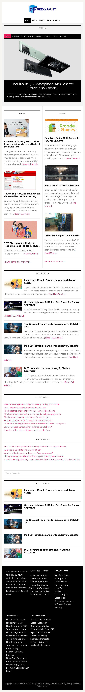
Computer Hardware (64, 601)
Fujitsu (40, 623)
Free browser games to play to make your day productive (31, 404)
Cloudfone (45, 632)
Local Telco (60, 598)
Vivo (42, 645)
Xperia (44, 642)
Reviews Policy (60, 684)
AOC (37, 619)
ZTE (52, 629)
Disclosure (40, 684)
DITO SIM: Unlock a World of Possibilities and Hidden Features (22, 244)
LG (39, 642)
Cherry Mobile (37, 629)
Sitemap (69, 684)
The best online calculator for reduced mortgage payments (32, 414)
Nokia (46, 626)
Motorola (44, 639)
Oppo (47, 629)
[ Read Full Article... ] (57, 294)
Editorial (63, 36)
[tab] (7, 36)
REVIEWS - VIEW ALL (55, 261)
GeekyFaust (23, 684)
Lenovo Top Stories (39, 591)
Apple (40, 626)
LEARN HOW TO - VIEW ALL (17, 262)
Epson (33, 623)
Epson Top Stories (39, 585)
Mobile (7, 36)
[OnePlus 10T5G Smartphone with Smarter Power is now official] (42, 59)
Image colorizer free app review (62, 185)
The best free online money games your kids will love (29, 411)
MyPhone (35, 632)
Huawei (34, 642)
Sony (45, 623)
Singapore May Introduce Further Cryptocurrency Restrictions (33, 456)
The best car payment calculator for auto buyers (27, 417)
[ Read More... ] (73, 158)
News (56, 36)
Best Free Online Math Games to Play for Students (62, 139)
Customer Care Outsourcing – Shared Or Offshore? (28, 427)
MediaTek (34, 645)
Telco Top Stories (38, 578)
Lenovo (34, 636)
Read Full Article (30, 164)
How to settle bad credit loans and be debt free (27, 430)
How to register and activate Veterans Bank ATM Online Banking (17, 635)
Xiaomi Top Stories (39, 582)
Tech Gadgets (61, 594)
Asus (32, 619)
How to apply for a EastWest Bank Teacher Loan (17, 667)
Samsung (42, 636)
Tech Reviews (61, 585)
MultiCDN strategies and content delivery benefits (51, 346)
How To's (48, 36)
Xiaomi (33, 626)
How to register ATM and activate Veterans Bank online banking (22, 195)
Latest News (61, 582)
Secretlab (35, 639)
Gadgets (16, 36)
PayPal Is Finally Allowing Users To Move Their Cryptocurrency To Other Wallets (42, 459)
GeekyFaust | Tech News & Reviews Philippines (42, 9)
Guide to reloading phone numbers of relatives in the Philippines (35, 424)
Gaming (31, 36)
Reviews (39, 36)
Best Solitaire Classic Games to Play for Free (25, 407)
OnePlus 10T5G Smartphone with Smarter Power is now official (42, 86)
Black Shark (45, 619)
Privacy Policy (50, 684)
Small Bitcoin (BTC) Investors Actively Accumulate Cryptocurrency (35, 446)
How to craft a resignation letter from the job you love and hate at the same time (22, 144)
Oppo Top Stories (38, 575)
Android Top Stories (39, 594)
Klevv (47, 645)
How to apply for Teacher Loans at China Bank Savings (17, 645)
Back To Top (32, 684)
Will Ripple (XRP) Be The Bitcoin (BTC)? (22, 450)
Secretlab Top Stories (40, 588)
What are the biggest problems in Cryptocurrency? (28, 453)
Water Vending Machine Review (62, 235)
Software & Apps (63, 604)
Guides (23, 36)
